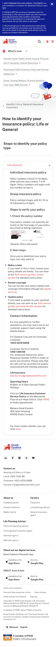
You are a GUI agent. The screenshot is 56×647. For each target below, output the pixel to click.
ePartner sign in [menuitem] (10, 535)
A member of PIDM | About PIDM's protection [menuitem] (22, 610)
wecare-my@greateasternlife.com (28, 375)
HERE (46, 399)
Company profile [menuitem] (11, 502)
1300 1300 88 (17, 476)
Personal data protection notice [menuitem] (16, 592)
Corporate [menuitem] (35, 502)
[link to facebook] (12, 458)
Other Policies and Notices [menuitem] (14, 597)
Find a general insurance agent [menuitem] (17, 531)
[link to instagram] (19, 458)
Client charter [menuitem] (40, 592)
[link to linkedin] (5, 458)
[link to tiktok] (26, 458)
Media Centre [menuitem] (9, 512)
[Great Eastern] (9, 41)
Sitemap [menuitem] (33, 597)
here (4, 8)
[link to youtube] (33, 458)
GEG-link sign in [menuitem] (10, 540)
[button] (39, 41)
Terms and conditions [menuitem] (12, 588)
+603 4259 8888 (23, 480)
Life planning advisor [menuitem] (40, 507)
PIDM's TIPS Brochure (24, 638)
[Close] (52, 4)
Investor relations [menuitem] (11, 507)
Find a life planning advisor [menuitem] (15, 526)
